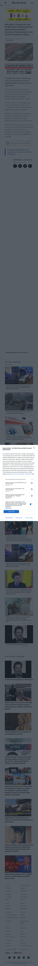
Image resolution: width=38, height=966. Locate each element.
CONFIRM (11, 511)
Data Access (19, 517)
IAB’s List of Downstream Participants (21, 474)
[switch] (31, 483)
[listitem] (19, 479)
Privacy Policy (29, 517)
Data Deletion (9, 517)
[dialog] (19, 483)
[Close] (34, 448)
